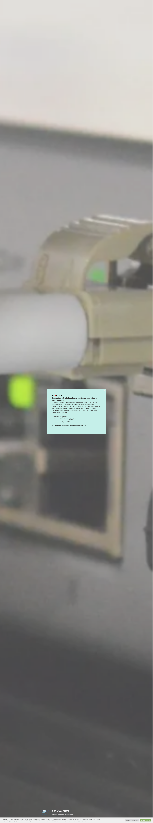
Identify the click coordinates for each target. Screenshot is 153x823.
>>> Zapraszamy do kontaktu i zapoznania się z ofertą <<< (69, 425)
